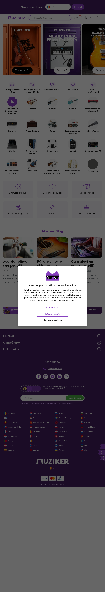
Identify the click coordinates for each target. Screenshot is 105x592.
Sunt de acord (52, 307)
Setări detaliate (52, 313)
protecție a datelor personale (61, 300)
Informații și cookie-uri (52, 320)
